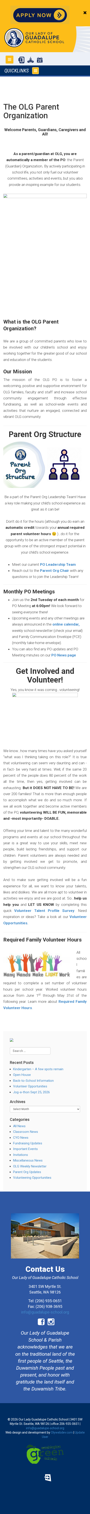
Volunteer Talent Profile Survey (44, 910)
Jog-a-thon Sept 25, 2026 (31, 1092)
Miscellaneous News (28, 1160)
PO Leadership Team (58, 564)
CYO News (20, 1138)
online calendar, (66, 624)
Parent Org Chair (54, 570)
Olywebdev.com (62, 1432)
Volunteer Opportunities (30, 1086)
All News (19, 1126)
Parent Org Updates (27, 1172)
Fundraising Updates (27, 1143)
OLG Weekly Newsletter (30, 1166)
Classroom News (25, 1132)
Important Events (25, 1149)
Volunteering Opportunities (32, 1178)
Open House (22, 1075)
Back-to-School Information (33, 1081)
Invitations (20, 1155)
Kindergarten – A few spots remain (38, 1069)
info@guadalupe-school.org (45, 1312)
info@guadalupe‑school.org (45, 1428)
